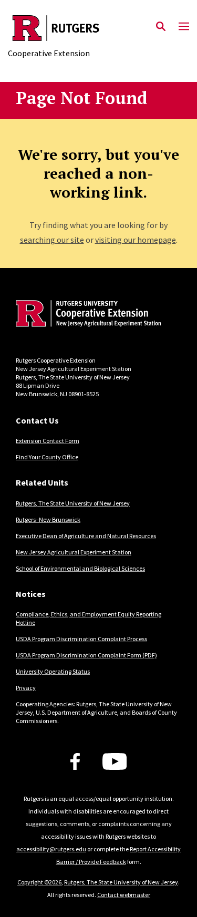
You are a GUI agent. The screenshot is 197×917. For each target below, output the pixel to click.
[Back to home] (87, 314)
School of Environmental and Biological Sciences (80, 568)
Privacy (26, 688)
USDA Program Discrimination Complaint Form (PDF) (86, 655)
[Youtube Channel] (114, 761)
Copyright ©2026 (39, 882)
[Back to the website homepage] (56, 28)
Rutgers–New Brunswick (48, 519)
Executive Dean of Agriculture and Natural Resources (86, 536)
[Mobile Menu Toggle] (183, 26)
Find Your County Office (47, 457)
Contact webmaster (123, 895)
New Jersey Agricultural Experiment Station (73, 552)
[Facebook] (75, 761)
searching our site (52, 239)
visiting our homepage (135, 239)
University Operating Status (53, 671)
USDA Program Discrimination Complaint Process (81, 639)
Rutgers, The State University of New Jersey (73, 503)
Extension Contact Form (47, 441)
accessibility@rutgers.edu (51, 849)
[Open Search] (160, 26)
